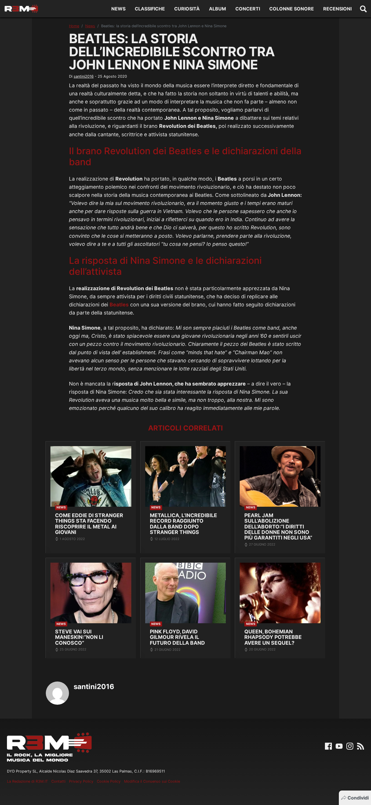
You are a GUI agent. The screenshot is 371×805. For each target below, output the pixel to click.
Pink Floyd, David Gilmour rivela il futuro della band (177, 637)
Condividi (358, 798)
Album (217, 9)
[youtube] (339, 745)
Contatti (58, 781)
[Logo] (21, 8)
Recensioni (337, 9)
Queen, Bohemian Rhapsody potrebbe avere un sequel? (273, 637)
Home (74, 26)
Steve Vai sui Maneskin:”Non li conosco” (79, 637)
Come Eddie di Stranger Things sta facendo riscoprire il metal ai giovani (89, 524)
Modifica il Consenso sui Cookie (152, 781)
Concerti (247, 9)
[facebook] (328, 745)
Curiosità (187, 9)
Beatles (119, 304)
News (118, 9)
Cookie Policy (109, 781)
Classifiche (150, 9)
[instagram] (349, 745)
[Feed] (360, 745)
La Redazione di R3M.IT (27, 781)
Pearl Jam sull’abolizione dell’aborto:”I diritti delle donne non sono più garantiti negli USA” (278, 527)
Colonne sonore (291, 9)
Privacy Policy (81, 781)
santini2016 (84, 76)
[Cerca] (363, 8)
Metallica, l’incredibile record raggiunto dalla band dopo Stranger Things (183, 524)
